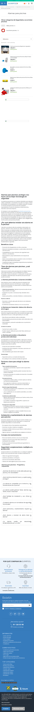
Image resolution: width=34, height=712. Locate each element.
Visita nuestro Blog (7, 664)
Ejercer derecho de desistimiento (9, 682)
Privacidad (16, 680)
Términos (21, 680)
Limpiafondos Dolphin (8, 670)
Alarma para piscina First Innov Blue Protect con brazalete (20, 57)
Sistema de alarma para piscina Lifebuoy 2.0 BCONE (20, 88)
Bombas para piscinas (8, 665)
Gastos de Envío (7, 636)
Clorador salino (7, 669)
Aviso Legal (6, 654)
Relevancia (5, 39)
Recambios (5, 675)
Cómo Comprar (6, 639)
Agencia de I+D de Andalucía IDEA (11, 656)
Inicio (2, 6)
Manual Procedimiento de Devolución (12, 642)
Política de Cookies (7, 653)
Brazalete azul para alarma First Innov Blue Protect (20, 67)
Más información (6, 702)
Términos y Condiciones (15, 608)
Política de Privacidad (8, 651)
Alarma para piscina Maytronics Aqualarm (20, 46)
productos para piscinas (25, 211)
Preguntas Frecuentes (8, 640)
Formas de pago (7, 637)
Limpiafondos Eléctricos (8, 667)
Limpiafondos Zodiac (8, 673)
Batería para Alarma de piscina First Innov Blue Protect (21, 78)
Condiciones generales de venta (11, 650)
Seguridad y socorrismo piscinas (23, 6)
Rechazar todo (18, 708)
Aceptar (6, 708)
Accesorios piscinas (10, 6)
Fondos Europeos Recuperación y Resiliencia (14, 658)
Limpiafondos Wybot (8, 672)
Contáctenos (6, 644)
